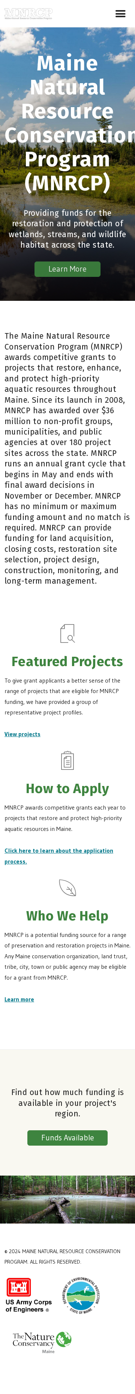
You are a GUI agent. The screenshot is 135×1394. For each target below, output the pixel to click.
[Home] (28, 12)
